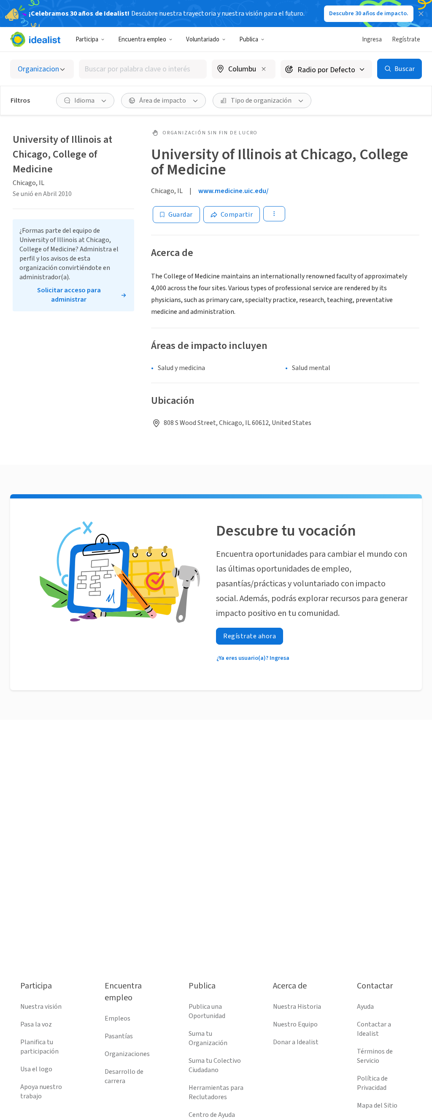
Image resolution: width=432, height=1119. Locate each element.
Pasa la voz (36, 1024)
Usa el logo (36, 1069)
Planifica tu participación (39, 1046)
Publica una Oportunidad (207, 1011)
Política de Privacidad (372, 1083)
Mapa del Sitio (377, 1105)
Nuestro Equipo (295, 1024)
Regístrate (406, 39)
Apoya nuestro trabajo (41, 1091)
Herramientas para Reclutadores (216, 1092)
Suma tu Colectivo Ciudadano (215, 1065)
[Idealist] (35, 39)
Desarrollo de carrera (124, 1076)
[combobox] (142, 69)
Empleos (117, 1018)
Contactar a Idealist (374, 1029)
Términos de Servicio (375, 1056)
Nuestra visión (41, 1006)
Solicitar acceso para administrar (69, 295)
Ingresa (372, 39)
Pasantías (119, 1036)
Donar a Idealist (296, 1042)
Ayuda (365, 1006)
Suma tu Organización (208, 1038)
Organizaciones (127, 1054)
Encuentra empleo (142, 39)
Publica (248, 39)
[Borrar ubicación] (264, 68)
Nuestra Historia (297, 1006)
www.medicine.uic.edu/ (233, 191)
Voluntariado (202, 39)
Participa (87, 39)
